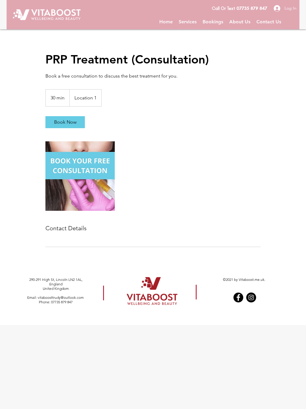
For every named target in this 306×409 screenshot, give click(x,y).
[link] (65, 122)
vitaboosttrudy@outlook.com (61, 297)
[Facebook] (238, 297)
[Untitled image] (80, 176)
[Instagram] (251, 297)
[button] (188, 21)
